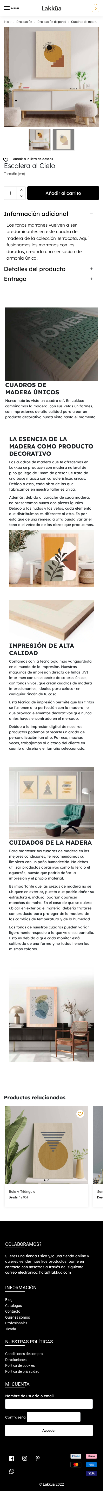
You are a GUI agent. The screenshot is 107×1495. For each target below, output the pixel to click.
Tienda (10, 1329)
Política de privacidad (22, 1371)
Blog (8, 1300)
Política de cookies (20, 1365)
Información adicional (36, 213)
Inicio (7, 22)
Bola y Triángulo (22, 1191)
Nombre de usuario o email (29, 1396)
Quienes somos (17, 1317)
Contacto (12, 1311)
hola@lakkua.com (55, 1272)
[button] (95, 8)
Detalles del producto (34, 269)
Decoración (24, 22)
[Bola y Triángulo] (46, 1145)
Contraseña (15, 1417)
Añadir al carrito (63, 193)
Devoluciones (15, 1360)
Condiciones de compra (24, 1354)
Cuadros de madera (85, 22)
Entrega (15, 279)
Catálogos (13, 1306)
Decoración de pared (51, 22)
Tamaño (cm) (14, 174)
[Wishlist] (80, 1114)
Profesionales (16, 1323)
